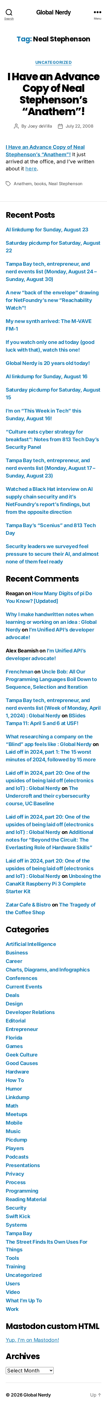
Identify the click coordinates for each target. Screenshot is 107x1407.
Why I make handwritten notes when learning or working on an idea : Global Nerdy (51, 622)
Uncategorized (53, 62)
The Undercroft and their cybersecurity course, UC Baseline (48, 795)
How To (15, 1080)
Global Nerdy (53, 12)
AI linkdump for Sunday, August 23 (47, 230)
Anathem (23, 183)
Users (13, 1283)
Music (13, 1131)
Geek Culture (22, 1055)
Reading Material (26, 1199)
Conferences (21, 978)
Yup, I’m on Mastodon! (32, 1340)
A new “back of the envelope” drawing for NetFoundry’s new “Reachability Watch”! (52, 300)
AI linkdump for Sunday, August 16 (47, 376)
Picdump (16, 1140)
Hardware (17, 1072)
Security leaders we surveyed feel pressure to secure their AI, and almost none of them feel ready (52, 554)
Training (15, 1266)
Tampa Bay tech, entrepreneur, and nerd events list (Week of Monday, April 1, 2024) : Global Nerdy (53, 708)
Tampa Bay (19, 1233)
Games (14, 1046)
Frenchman (19, 672)
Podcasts (17, 1157)
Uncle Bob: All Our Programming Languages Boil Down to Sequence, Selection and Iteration (51, 679)
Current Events (24, 987)
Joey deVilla (40, 126)
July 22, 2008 (79, 126)
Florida (14, 1038)
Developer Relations (30, 1012)
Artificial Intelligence (31, 944)
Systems (16, 1225)
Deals (12, 995)
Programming (22, 1191)
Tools (12, 1258)
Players (15, 1148)
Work (12, 1309)
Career (14, 961)
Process (16, 1182)
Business (17, 953)
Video (13, 1292)
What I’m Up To (24, 1301)
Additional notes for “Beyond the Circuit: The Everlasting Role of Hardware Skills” (49, 839)
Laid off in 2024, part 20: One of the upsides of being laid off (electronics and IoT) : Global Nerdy (50, 780)
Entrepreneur (22, 1029)
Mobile (14, 1123)
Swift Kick (18, 1216)
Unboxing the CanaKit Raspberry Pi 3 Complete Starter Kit (53, 883)
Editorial (16, 1021)
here (31, 169)
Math (12, 1106)
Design (14, 1004)
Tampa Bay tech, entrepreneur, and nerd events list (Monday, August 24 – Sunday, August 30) (51, 271)
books (40, 183)
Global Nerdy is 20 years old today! (48, 363)
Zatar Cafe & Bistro (28, 905)
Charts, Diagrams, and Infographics (48, 970)
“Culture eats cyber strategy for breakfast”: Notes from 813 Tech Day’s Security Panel (52, 439)
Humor (14, 1089)
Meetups (16, 1114)
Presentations (23, 1165)
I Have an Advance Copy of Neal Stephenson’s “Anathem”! (53, 94)
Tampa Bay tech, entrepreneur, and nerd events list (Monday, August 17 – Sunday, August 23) (50, 468)
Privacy (15, 1174)
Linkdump (17, 1097)
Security (16, 1208)
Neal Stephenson (65, 183)
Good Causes (22, 1063)
